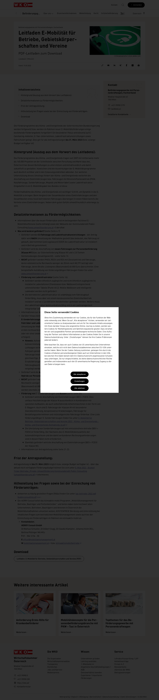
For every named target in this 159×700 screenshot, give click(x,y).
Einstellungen (79, 381)
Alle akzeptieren (79, 374)
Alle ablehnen (79, 388)
